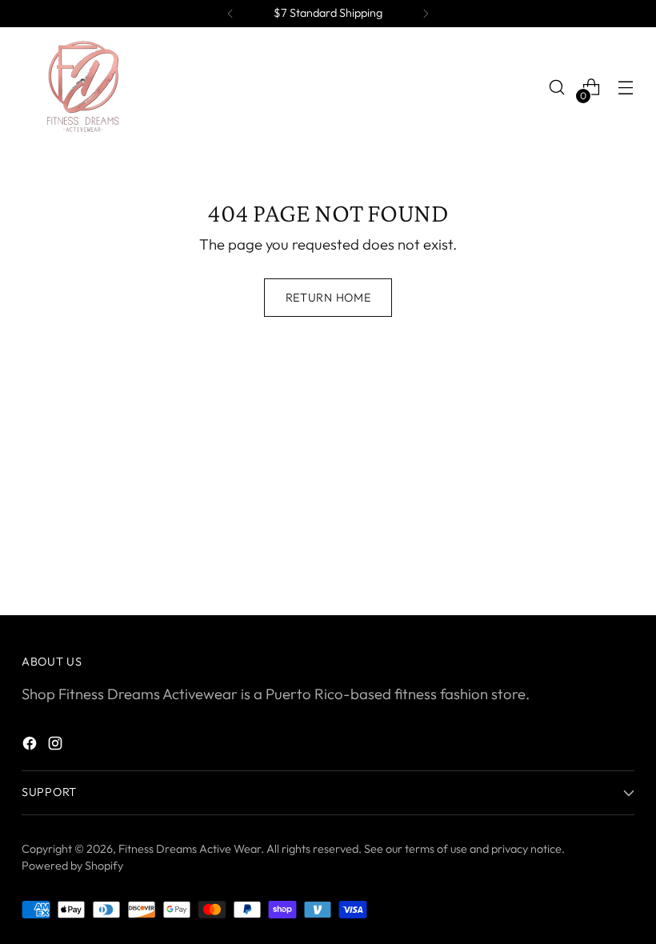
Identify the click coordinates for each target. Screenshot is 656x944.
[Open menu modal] (626, 87)
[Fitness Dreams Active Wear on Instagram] (56, 746)
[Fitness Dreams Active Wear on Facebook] (31, 746)
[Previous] (230, 13)
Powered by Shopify (72, 865)
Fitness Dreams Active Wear (189, 849)
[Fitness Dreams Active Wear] (82, 87)
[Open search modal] (557, 87)
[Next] (425, 13)
